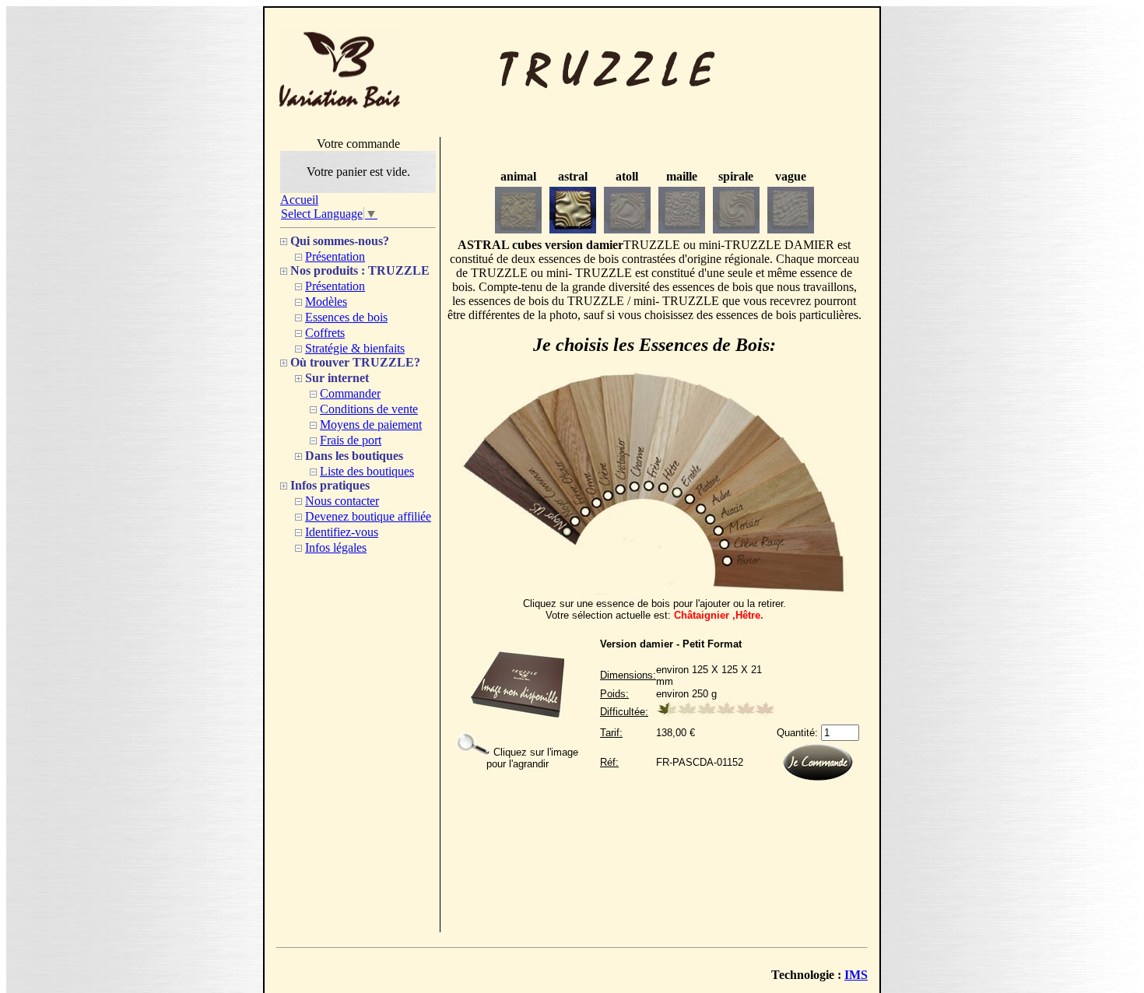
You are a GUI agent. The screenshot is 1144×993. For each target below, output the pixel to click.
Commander (350, 393)
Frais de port (350, 440)
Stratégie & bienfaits (355, 348)
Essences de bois (346, 317)
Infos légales (336, 547)
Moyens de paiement (371, 424)
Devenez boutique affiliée (368, 516)
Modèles (326, 301)
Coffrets (325, 332)
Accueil (299, 199)
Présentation (335, 256)
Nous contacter (342, 500)
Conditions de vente (369, 409)
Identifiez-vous (341, 532)
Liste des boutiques (367, 471)
